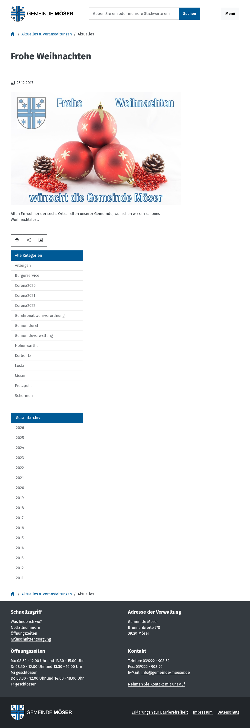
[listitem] (47, 418)
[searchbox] (134, 14)
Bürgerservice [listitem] (27, 275)
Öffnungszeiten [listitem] (24, 633)
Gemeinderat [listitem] (26, 325)
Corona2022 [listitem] (25, 305)
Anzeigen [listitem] (23, 265)
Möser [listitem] (20, 375)
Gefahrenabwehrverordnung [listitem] (39, 315)
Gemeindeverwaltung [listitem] (34, 335)
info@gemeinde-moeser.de (165, 672)
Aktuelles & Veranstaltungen (46, 34)
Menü (230, 13)
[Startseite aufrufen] (42, 13)
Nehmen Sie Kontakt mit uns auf (156, 684)
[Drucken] (17, 240)
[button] (29, 240)
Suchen (189, 13)
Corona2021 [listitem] (25, 295)
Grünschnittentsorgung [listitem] (31, 639)
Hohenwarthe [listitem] (27, 345)
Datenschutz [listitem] (228, 712)
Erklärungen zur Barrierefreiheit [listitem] (160, 712)
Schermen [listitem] (24, 395)
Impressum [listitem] (203, 712)
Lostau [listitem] (21, 365)
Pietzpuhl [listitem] (23, 385)
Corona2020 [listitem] (25, 285)
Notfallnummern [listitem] (25, 627)
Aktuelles (86, 34)
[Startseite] (13, 34)
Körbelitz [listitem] (23, 355)
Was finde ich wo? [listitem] (26, 621)
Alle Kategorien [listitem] (28, 255)
